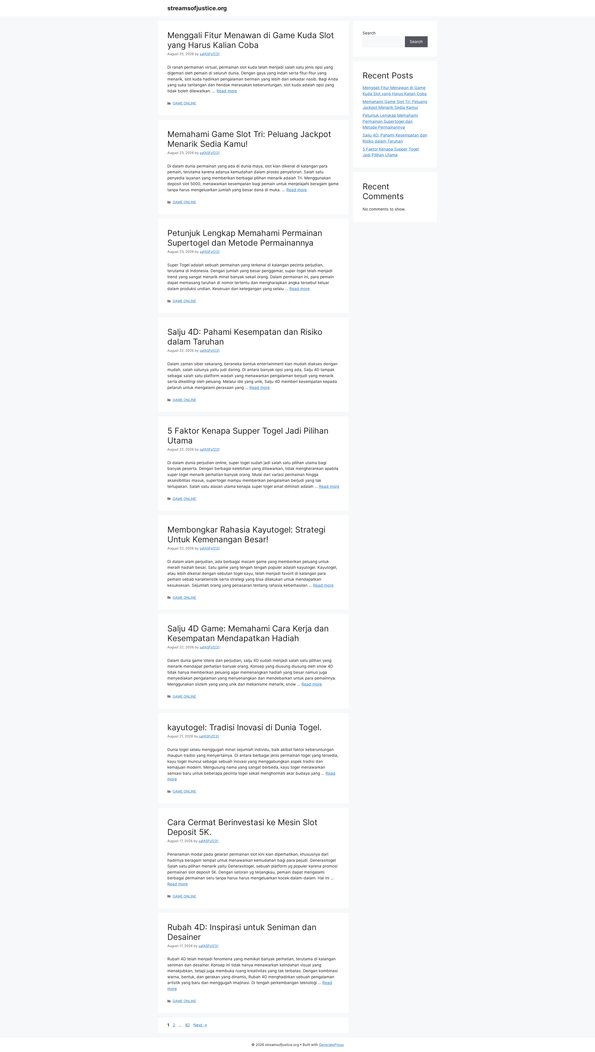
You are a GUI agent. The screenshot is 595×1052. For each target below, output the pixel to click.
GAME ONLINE (184, 103)
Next (200, 1025)
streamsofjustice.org (197, 8)
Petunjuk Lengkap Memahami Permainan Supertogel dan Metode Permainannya (244, 238)
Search (369, 33)
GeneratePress (331, 1044)
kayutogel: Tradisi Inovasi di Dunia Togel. (244, 727)
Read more (227, 91)
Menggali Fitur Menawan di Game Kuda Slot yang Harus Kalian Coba (250, 40)
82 (188, 1025)
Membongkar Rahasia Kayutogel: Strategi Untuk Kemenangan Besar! (246, 534)
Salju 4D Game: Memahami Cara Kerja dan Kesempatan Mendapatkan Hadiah (248, 633)
